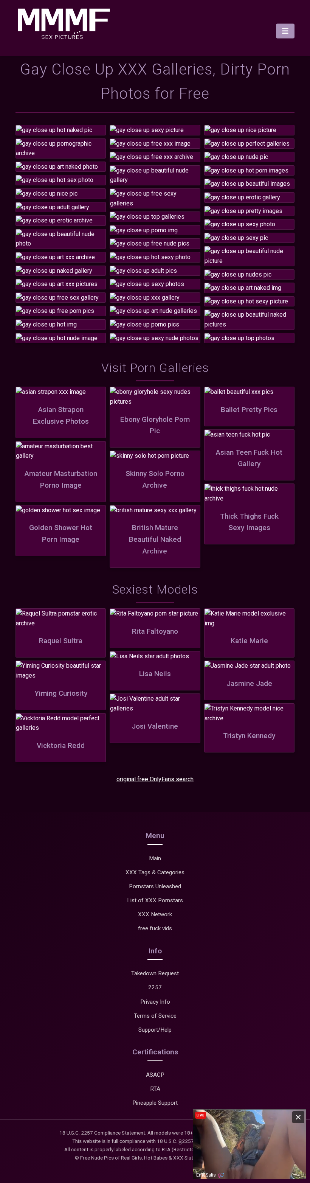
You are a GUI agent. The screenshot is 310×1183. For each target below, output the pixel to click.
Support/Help (155, 1029)
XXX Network (155, 914)
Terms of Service (155, 1015)
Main (155, 858)
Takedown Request (155, 973)
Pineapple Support (155, 1102)
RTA (155, 1088)
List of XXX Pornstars (155, 900)
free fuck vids (155, 928)
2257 (155, 987)
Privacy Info (155, 1001)
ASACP (155, 1074)
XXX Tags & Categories (155, 872)
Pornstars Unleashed (155, 886)
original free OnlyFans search (155, 779)
